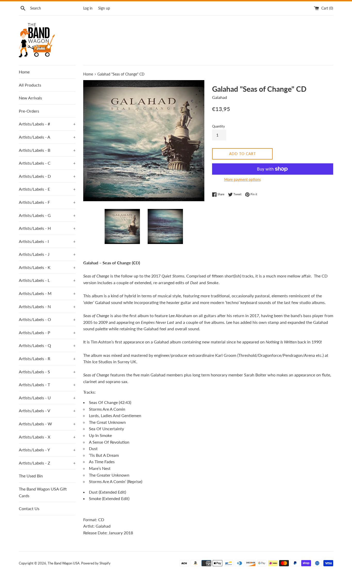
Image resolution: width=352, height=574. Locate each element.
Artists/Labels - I (47, 241)
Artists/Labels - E (47, 189)
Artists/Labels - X (47, 436)
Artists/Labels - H (47, 228)
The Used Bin (31, 475)
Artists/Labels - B (47, 150)
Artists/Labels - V (47, 410)
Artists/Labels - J (47, 254)
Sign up (104, 8)
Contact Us (29, 508)
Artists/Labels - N (47, 306)
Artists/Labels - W (47, 423)
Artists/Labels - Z (47, 462)
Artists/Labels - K (47, 267)
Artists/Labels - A (47, 136)
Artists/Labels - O (47, 319)
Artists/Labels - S (47, 371)
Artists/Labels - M (47, 293)
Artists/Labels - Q (47, 345)
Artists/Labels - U (47, 397)
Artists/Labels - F (47, 202)
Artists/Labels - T (47, 384)
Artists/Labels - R (47, 358)
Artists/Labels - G (47, 215)
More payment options (242, 179)
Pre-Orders (29, 110)
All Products (30, 84)
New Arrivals (30, 97)
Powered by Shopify (96, 563)
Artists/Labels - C (47, 163)
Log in (88, 8)
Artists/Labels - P (47, 332)
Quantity (218, 126)
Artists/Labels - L (47, 280)
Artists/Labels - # (47, 123)
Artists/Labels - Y (47, 449)
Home (24, 71)
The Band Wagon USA (64, 563)
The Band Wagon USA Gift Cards (43, 492)
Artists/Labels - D (47, 176)
